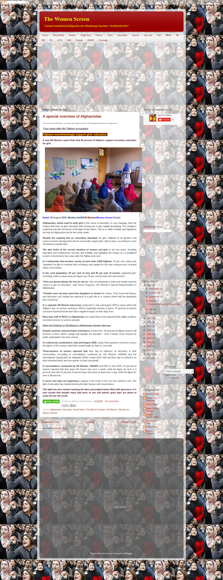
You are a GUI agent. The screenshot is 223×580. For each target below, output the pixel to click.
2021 (149, 330)
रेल (51, 40)
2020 (149, 334)
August (152, 301)
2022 (149, 326)
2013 (149, 354)
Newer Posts (50, 422)
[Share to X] (68, 405)
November (154, 289)
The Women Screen (66, 19)
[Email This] (63, 405)
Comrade (103, 40)
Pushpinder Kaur (151, 422)
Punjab (79, 40)
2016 (149, 342)
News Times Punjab (152, 409)
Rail (159, 35)
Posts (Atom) (62, 428)
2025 (149, 285)
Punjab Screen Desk (152, 415)
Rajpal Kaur (152, 427)
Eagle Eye (86, 35)
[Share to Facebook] (71, 405)
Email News (79, 409)
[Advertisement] (94, 54)
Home (45, 35)
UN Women (111, 409)
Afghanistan (55, 409)
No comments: (112, 401)
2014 (149, 350)
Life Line (148, 35)
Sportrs (135, 35)
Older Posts (129, 422)
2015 (149, 346)
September (154, 297)
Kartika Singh (152, 394)
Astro (110, 35)
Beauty (72, 35)
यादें (177, 35)
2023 (149, 322)
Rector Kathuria (150, 432)
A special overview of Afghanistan (72, 116)
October (153, 293)
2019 (149, 338)
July (151, 309)
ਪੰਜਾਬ (59, 40)
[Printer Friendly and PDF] (51, 402)
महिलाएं (168, 35)
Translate (174, 378)
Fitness (99, 35)
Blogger (128, 553)
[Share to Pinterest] (74, 405)
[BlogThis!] (66, 405)
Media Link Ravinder (151, 399)
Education (122, 35)
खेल (43, 40)
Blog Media (58, 35)
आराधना (90, 40)
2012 (149, 358)
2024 (149, 318)
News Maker (152, 404)
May (151, 313)
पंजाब (69, 40)
